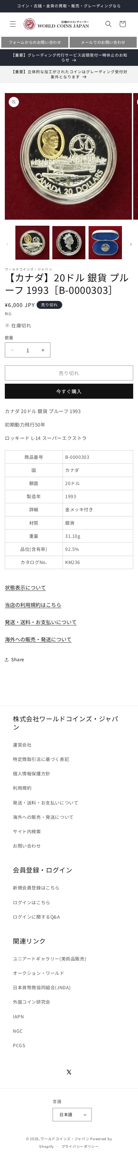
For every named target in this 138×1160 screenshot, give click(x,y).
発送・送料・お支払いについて (41, 622)
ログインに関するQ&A (36, 916)
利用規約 (22, 788)
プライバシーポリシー (80, 1146)
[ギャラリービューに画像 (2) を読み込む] (69, 242)
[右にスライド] (131, 244)
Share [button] (17, 659)
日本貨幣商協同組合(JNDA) (42, 987)
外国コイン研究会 (31, 1002)
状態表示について (25, 587)
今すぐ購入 (69, 391)
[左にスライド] (7, 244)
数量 (9, 337)
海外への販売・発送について (38, 639)
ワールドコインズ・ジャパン (64, 1138)
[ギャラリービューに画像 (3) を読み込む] (105, 242)
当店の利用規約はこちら (33, 604)
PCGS (19, 1045)
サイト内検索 (27, 831)
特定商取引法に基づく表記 (41, 759)
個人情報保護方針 (31, 773)
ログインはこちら (31, 902)
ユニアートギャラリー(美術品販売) (49, 958)
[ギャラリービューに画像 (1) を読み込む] (32, 242)
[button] (13, 24)
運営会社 (22, 744)
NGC (18, 1031)
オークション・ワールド (39, 973)
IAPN (18, 1016)
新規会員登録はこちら (36, 887)
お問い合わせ (27, 846)
